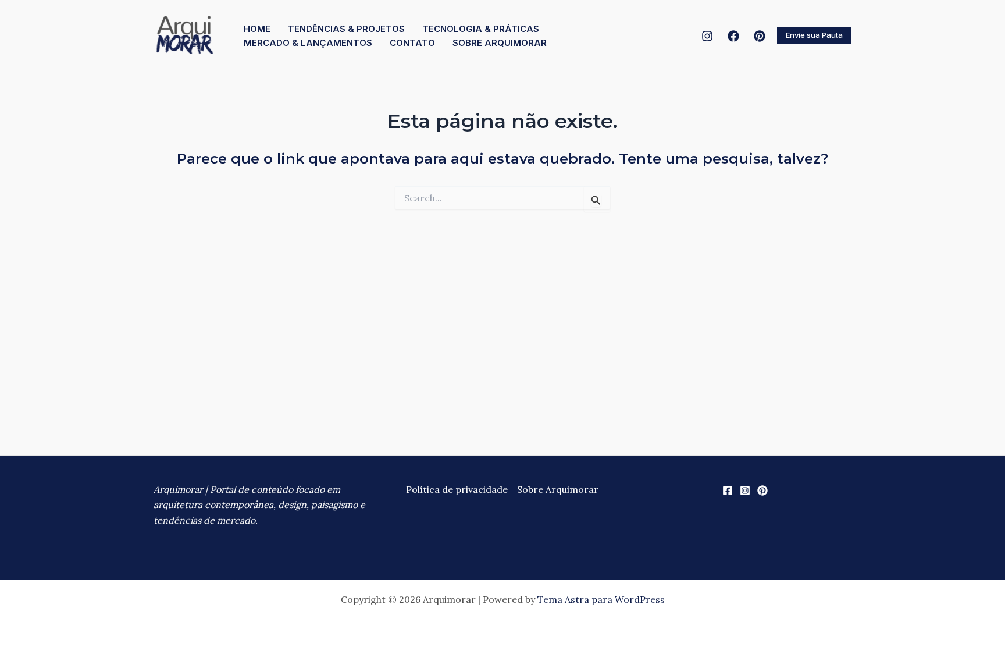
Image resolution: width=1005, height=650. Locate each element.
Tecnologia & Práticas (480, 28)
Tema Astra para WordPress (601, 599)
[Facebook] (733, 36)
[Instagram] (745, 490)
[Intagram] (707, 36)
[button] (814, 35)
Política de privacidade (457, 489)
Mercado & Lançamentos (308, 42)
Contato (412, 42)
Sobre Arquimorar (499, 42)
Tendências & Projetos (346, 28)
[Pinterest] (759, 36)
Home (257, 28)
